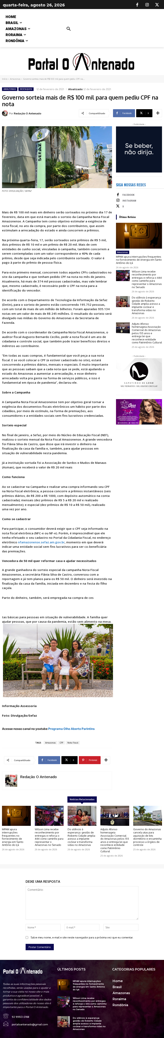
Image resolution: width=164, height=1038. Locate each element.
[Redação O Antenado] (5, 113)
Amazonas (15, 79)
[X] (157, 5)
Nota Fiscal (72, 742)
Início (4, 79)
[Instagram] (147, 5)
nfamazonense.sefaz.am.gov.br (41, 542)
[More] (158, 113)
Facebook (128, 194)
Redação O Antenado (27, 113)
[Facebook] (137, 5)
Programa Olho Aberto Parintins (71, 729)
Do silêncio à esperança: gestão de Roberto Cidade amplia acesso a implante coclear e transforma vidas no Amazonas (146, 305)
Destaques (26, 89)
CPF (61, 742)
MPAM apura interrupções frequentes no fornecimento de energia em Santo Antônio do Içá (139, 259)
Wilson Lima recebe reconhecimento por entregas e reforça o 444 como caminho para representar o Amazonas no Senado (147, 279)
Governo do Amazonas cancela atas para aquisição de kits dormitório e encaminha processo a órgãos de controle (147, 837)
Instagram (129, 200)
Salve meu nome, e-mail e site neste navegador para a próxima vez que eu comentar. (82, 937)
